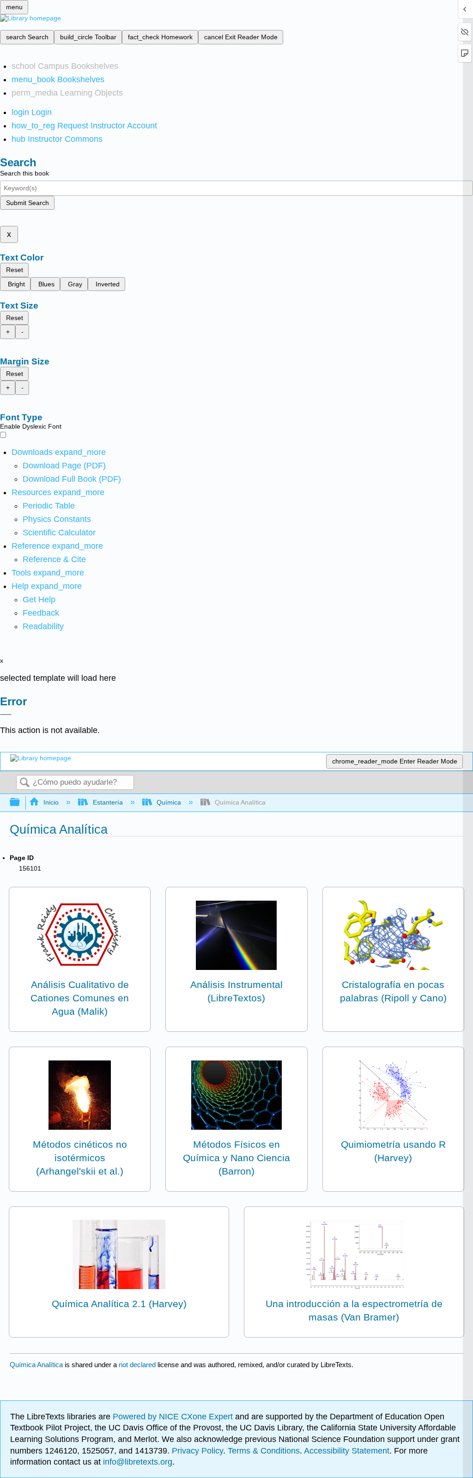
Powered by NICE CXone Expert (174, 1416)
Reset (14, 269)
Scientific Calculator (59, 532)
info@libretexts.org (136, 1461)
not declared (138, 1365)
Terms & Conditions (264, 1450)
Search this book (24, 173)
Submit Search (27, 202)
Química (169, 802)
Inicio (51, 802)
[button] (41, 613)
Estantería (107, 802)
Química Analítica (36, 1365)
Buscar (24, 783)
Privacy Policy (197, 1450)
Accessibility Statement (346, 1450)
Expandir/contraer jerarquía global (21, 802)
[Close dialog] (6, 714)
